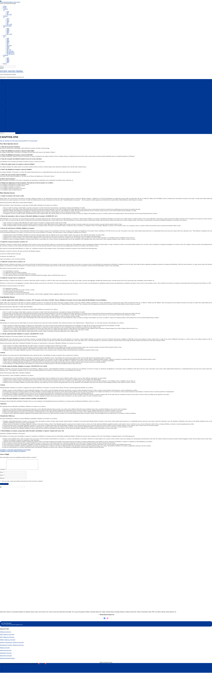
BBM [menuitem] (8, 30)
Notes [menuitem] (4, 36)
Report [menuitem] (5, 63)
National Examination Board (7, 658)
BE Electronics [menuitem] (10, 52)
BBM (8, 99)
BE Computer (10, 119)
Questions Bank (7, 96)
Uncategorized (33, 140)
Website (2, 478)
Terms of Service (7, 669)
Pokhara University (5, 647)
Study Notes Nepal (20, 140)
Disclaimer (6, 667)
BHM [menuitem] (8, 46)
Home (4, 79)
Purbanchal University (6, 650)
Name (2, 472)
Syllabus (5, 88)
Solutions (5, 123)
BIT (8, 85)
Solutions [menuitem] (5, 56)
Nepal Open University (6, 655)
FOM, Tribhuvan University (7, 634)
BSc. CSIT (9, 95)
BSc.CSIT (9, 86)
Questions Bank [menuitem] (7, 26)
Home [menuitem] (4, 6)
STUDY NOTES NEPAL (11, 71)
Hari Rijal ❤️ (43, 663)
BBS (8, 102)
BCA (8, 91)
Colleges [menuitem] (5, 9)
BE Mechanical (10, 121)
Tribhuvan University (5, 631)
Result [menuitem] (5, 7)
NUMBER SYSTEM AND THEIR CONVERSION (13, 451)
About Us (5, 670)
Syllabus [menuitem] (5, 16)
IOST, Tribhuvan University (7, 637)
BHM (8, 114)
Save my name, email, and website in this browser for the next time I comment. (22, 481)
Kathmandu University (6, 653)
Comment (3, 469)
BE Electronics (10, 120)
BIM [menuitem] (8, 11)
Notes (4, 105)
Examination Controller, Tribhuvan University (12, 645)
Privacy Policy (3, 665)
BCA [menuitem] (8, 20)
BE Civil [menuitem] (9, 49)
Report (5, 130)
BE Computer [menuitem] (10, 51)
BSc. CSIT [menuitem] (9, 24)
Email (2, 475)
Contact (5, 672)
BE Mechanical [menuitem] (10, 53)
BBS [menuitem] (8, 32)
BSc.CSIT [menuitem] (9, 14)
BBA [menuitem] (8, 18)
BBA (8, 89)
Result (5, 81)
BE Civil (9, 117)
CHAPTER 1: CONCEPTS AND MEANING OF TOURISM (15, 449)
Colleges (5, 82)
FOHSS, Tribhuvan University (7, 639)
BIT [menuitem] (8, 13)
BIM (8, 84)
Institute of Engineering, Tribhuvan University (12, 642)
